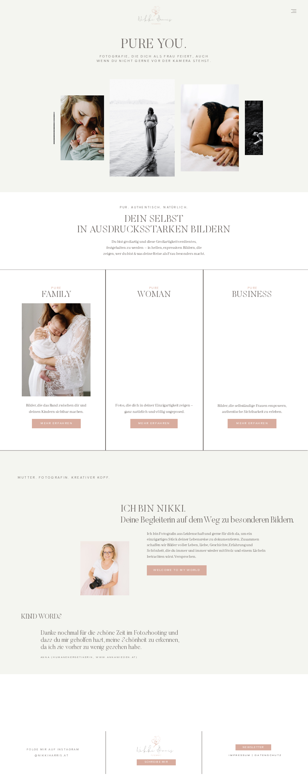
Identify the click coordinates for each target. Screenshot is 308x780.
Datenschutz (268, 755)
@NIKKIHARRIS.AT (52, 755)
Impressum (240, 755)
